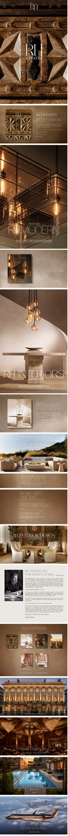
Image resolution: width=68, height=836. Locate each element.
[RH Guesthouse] (34, 776)
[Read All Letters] (34, 593)
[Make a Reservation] (16, 753)
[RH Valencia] (34, 197)
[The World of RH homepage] (34, 6)
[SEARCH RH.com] (13, 6)
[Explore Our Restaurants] (50, 753)
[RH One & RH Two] (34, 815)
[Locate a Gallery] (51, 714)
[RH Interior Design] (34, 545)
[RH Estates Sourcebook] (34, 52)
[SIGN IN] (50, 6)
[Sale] (34, 481)
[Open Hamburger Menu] (4, 6)
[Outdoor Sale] (34, 453)
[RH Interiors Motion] (34, 341)
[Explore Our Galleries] (17, 714)
